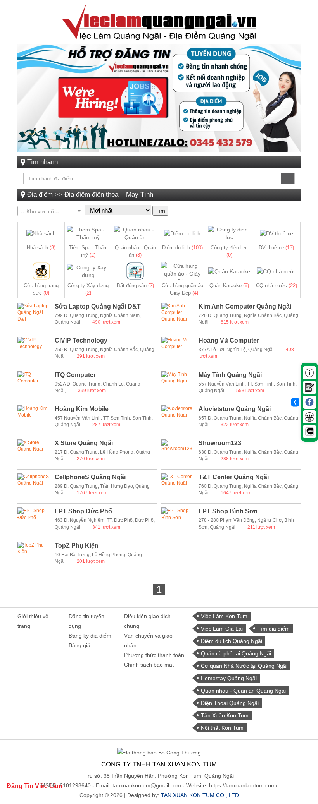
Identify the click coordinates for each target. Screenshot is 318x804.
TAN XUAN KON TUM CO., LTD (200, 795)
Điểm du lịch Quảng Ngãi (231, 641)
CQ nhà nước (276, 285)
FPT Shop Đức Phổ (83, 511)
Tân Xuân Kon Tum (225, 715)
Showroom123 (220, 443)
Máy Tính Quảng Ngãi (230, 375)
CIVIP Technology (81, 340)
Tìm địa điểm (274, 629)
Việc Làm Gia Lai (222, 629)
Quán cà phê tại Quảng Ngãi (236, 653)
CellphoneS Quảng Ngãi (90, 477)
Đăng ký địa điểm (90, 636)
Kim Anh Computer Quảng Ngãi (245, 306)
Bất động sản (135, 285)
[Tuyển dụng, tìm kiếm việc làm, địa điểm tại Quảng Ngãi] (159, 22)
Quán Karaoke (229, 285)
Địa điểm (40, 194)
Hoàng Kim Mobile (82, 409)
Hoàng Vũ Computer (229, 340)
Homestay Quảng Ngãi (229, 678)
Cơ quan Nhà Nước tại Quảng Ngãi (244, 666)
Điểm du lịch (182, 247)
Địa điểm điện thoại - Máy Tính (108, 194)
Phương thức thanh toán (154, 655)
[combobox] (50, 211)
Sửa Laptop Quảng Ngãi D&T (98, 306)
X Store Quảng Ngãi (84, 443)
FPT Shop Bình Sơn (228, 511)
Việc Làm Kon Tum (224, 616)
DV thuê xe (276, 247)
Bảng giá (79, 645)
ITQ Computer (75, 375)
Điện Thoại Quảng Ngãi (230, 703)
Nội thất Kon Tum (222, 728)
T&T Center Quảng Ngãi (234, 477)
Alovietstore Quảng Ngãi (235, 409)
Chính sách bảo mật (149, 665)
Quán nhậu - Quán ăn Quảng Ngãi (243, 690)
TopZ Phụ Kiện (77, 545)
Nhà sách (41, 247)
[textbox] (50, 211)
